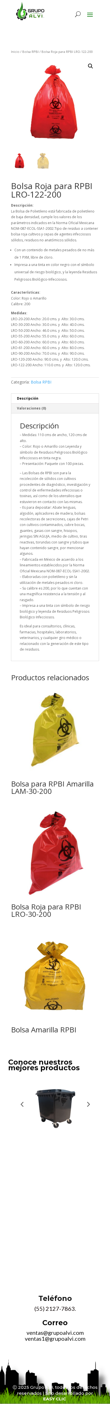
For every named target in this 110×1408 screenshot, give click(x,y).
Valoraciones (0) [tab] (31, 408)
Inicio (15, 51)
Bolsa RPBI (30, 51)
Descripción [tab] (27, 398)
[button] (90, 66)
